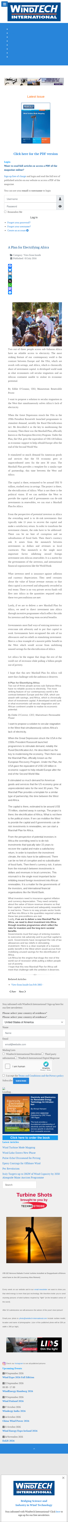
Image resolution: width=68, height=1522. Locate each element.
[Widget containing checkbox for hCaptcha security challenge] (27, 1066)
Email (5, 1038)
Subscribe (7, 1080)
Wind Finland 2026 (13, 1401)
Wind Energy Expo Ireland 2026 (19, 1430)
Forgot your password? (19, 222)
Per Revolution (10, 1168)
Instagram (19, 1363)
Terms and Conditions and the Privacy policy (41, 1075)
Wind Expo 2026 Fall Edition (18, 1377)
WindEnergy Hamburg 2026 (17, 1391)
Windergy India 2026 (14, 1411)
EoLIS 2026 (8, 1440)
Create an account (16, 230)
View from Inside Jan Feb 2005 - (27, 984)
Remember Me (15, 211)
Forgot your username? (19, 226)
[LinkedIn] (35, 277)
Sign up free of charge (15, 176)
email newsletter (40, 1289)
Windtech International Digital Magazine (39, 1058)
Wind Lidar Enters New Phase (19, 1152)
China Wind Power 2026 (15, 1420)
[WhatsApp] (35, 285)
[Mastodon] (35, 289)
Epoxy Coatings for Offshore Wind (21, 1163)
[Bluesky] (35, 270)
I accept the (35, 1075)
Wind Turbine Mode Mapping (18, 1147)
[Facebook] (35, 266)
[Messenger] (35, 292)
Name (5, 1027)
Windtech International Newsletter (23, 1054)
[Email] (35, 273)
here (58, 1511)
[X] (35, 281)
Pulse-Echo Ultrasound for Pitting (21, 1158)
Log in (34, 217)
